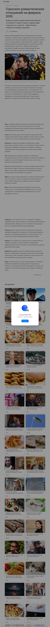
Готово (25, 321)
